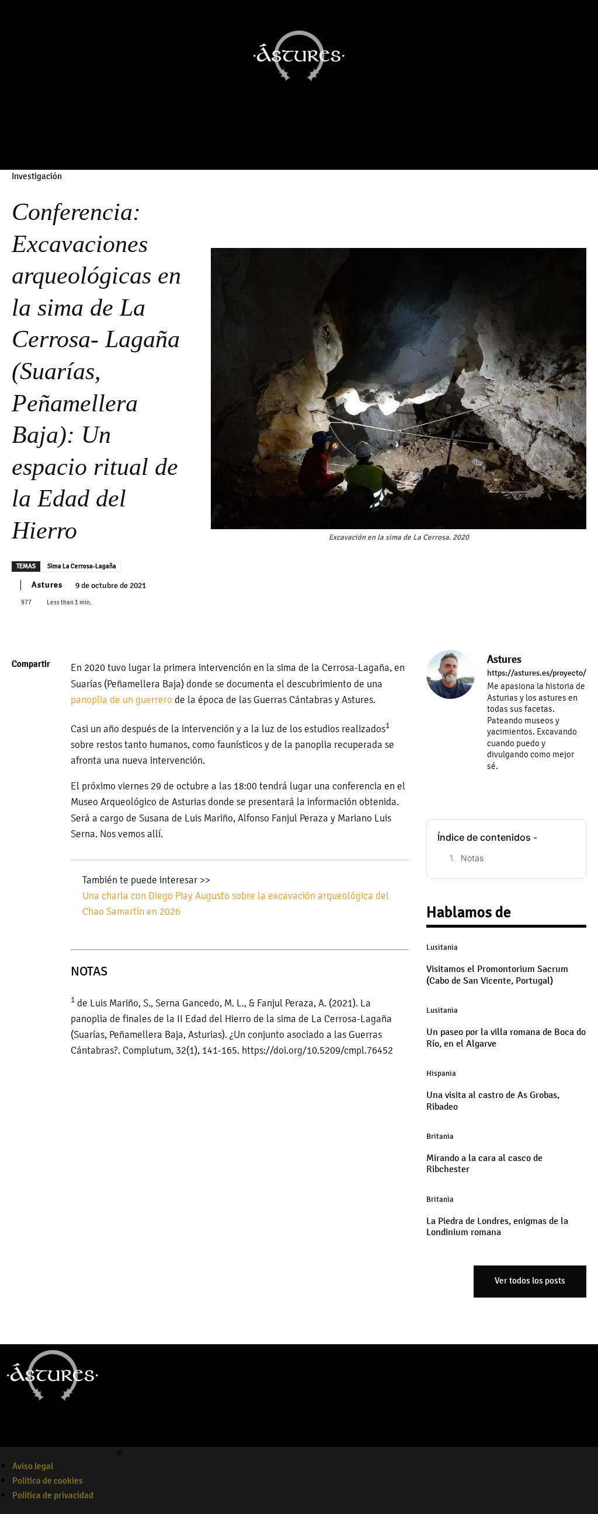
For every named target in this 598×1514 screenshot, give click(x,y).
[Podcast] (309, 144)
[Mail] (525, 782)
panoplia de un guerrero (121, 700)
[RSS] (542, 782)
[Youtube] (293, 144)
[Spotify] (48, 1439)
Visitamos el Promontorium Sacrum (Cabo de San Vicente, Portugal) (497, 974)
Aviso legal (32, 1466)
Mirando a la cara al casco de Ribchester (484, 1163)
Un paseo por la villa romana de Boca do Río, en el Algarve (506, 1037)
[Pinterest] (23, 747)
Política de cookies (47, 1480)
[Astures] (450, 720)
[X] (23, 720)
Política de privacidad (52, 1495)
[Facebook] (260, 144)
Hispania (441, 1073)
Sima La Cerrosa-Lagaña (81, 566)
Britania (440, 1136)
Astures (47, 585)
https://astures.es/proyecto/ (536, 673)
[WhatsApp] (23, 774)
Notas (472, 858)
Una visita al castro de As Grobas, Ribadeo (492, 1100)
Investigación (37, 176)
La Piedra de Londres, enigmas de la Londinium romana (497, 1226)
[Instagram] (277, 144)
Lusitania (442, 947)
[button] (332, 144)
